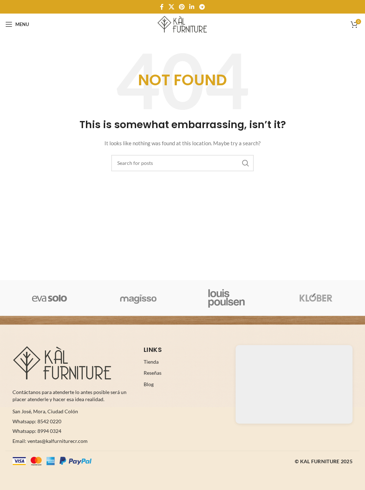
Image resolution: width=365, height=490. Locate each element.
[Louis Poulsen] (226, 298)
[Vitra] (49, 298)
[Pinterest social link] (181, 6)
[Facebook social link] (162, 6)
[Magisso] (138, 298)
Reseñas (152, 373)
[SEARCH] (245, 163)
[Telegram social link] (202, 6)
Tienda (151, 362)
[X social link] (171, 6)
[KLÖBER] (315, 298)
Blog (149, 384)
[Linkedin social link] (192, 6)
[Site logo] (182, 24)
